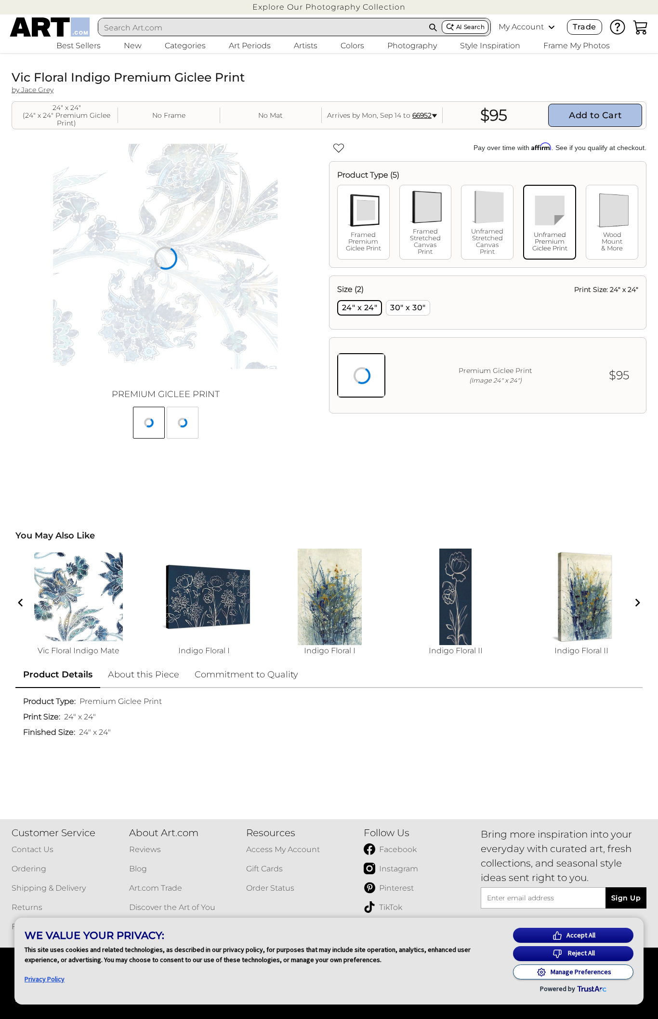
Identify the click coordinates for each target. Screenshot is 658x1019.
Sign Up (626, 898)
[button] (329, 7)
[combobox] (261, 27)
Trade (584, 26)
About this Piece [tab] (143, 674)
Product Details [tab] (57, 674)
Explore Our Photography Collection (329, 7)
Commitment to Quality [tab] (246, 674)
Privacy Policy (45, 979)
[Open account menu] (551, 27)
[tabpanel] (487, 344)
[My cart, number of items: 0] (640, 27)
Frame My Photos (576, 45)
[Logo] (50, 27)
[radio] (359, 308)
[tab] (363, 222)
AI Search (470, 26)
